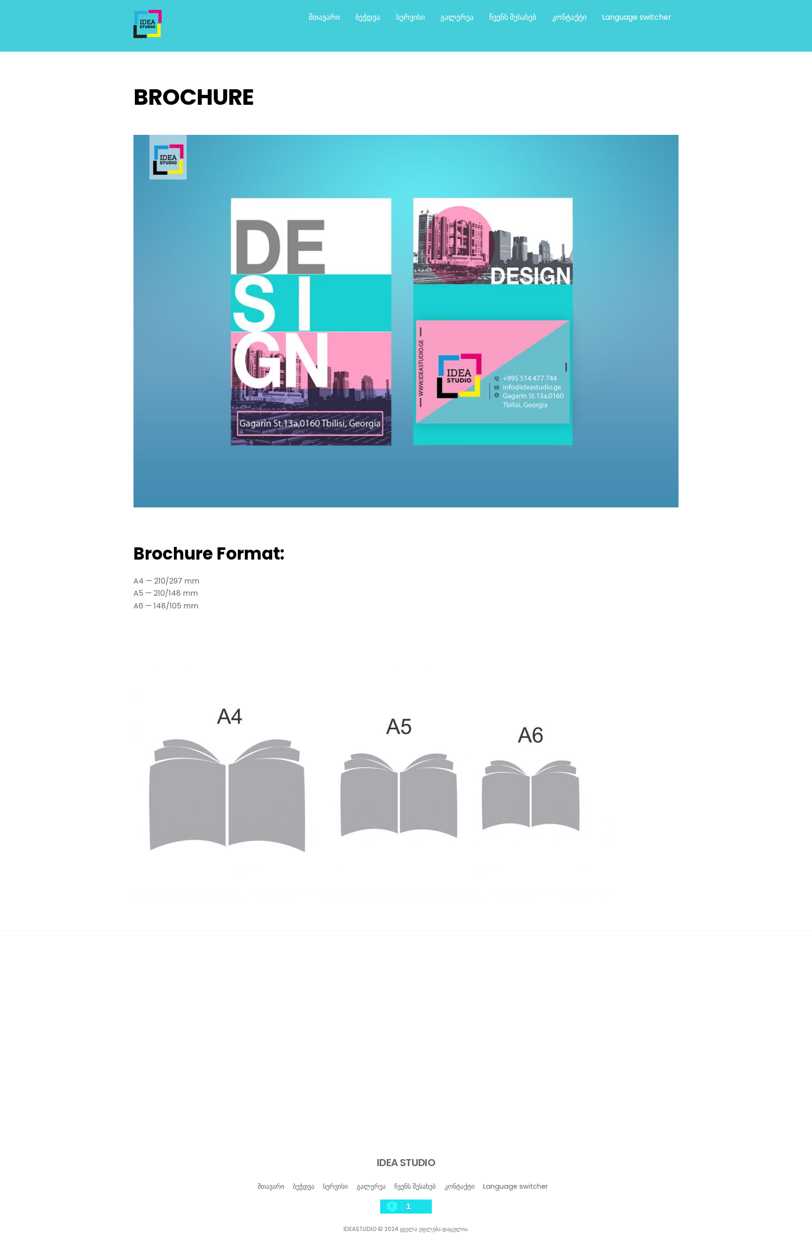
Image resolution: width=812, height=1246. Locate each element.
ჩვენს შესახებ (512, 17)
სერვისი (410, 17)
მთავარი (324, 17)
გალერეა (457, 17)
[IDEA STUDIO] (147, 33)
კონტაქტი (569, 17)
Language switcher (636, 17)
